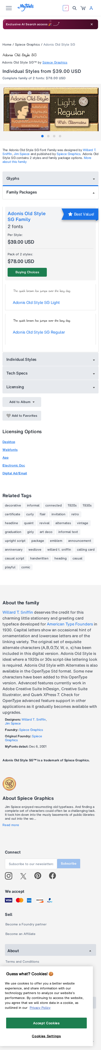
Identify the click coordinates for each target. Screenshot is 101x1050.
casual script (14, 558)
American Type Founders (70, 624)
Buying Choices (27, 272)
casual (77, 558)
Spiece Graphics (27, 44)
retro (75, 514)
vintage (82, 523)
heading (60, 558)
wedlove (34, 550)
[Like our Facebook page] (54, 876)
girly (30, 532)
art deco (46, 532)
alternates (63, 523)
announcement (79, 541)
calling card (86, 550)
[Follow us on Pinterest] (39, 876)
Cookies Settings (46, 1036)
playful (10, 567)
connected (53, 505)
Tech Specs (17, 373)
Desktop (8, 442)
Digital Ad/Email (14, 473)
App (5, 457)
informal (33, 505)
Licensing (15, 387)
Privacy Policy (40, 1007)
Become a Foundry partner (26, 924)
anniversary (14, 550)
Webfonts (10, 449)
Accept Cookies (46, 1023)
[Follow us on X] (25, 876)
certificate (12, 514)
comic (25, 567)
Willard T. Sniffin (17, 612)
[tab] (42, 136)
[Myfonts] (26, 10)
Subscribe (68, 863)
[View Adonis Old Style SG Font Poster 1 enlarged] (51, 111)
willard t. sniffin (59, 550)
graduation (13, 532)
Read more (10, 825)
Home (7, 44)
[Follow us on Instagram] (10, 876)
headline (11, 523)
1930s (87, 505)
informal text (68, 532)
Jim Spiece (22, 154)
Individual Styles (21, 359)
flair (43, 514)
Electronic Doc (13, 465)
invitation (58, 514)
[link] (83, 8)
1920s (72, 505)
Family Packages (21, 192)
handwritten (39, 558)
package (37, 541)
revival (44, 523)
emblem (56, 541)
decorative (13, 505)
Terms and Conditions (22, 961)
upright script (15, 541)
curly (30, 514)
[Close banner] (91, 24)
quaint (29, 523)
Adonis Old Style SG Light (36, 302)
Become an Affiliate (20, 934)
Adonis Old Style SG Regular (39, 332)
